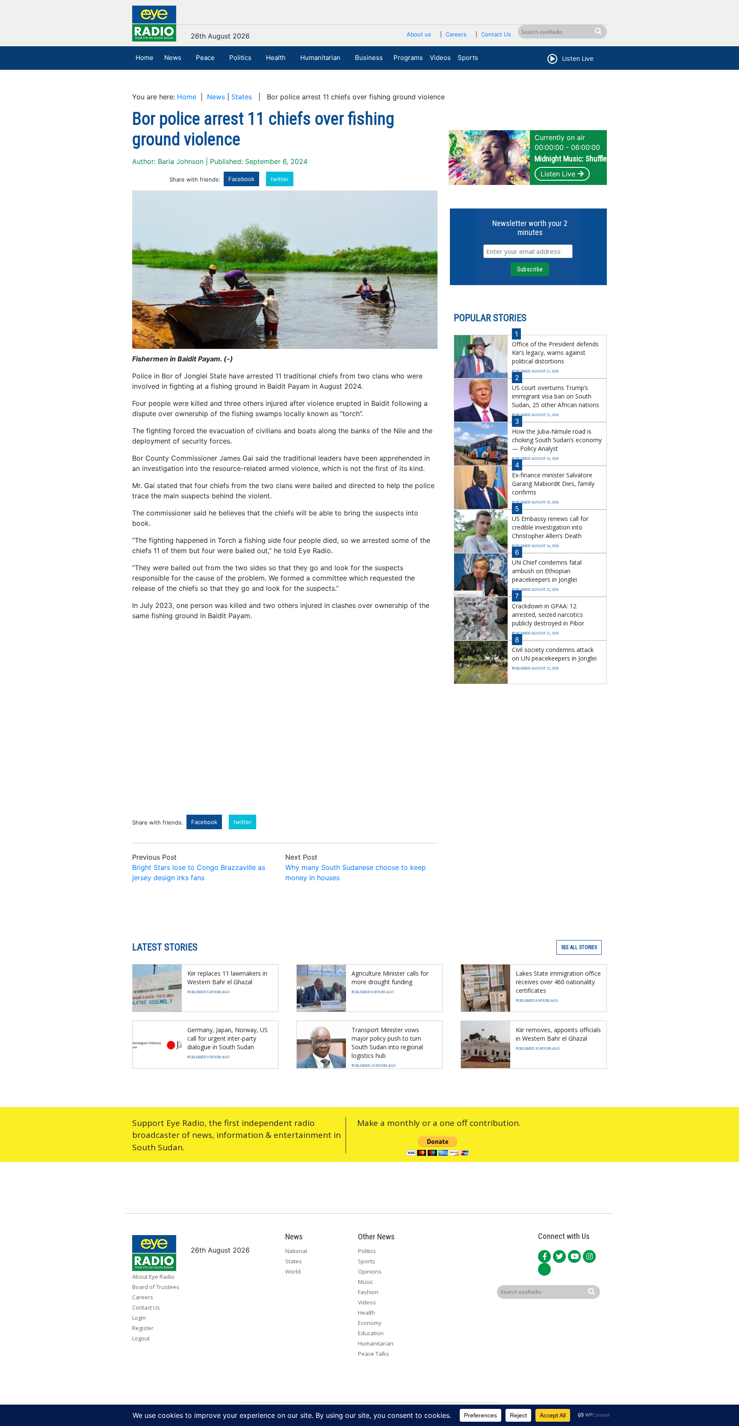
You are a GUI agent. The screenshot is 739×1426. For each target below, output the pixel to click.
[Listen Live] (551, 60)
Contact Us (496, 34)
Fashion (368, 1292)
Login (139, 1318)
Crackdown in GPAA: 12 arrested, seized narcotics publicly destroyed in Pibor (548, 614)
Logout (141, 1338)
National (296, 1251)
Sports (468, 58)
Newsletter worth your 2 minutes (530, 228)
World (293, 1271)
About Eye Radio (153, 1276)
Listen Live (558, 174)
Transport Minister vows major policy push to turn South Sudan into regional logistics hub (387, 1043)
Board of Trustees (155, 1287)
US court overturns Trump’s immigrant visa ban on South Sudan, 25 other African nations (555, 396)
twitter (280, 179)
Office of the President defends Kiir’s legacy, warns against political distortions (555, 352)
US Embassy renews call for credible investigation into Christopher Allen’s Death (550, 527)
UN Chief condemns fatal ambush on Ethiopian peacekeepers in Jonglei (547, 570)
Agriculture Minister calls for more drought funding (390, 977)
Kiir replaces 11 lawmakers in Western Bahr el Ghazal (227, 977)
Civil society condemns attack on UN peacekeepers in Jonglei (554, 654)
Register (143, 1328)
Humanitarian (320, 58)
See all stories (579, 947)
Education (371, 1333)
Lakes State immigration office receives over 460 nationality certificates (558, 981)
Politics (240, 58)
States (241, 96)
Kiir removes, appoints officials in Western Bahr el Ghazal (558, 1034)
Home (145, 58)
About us (419, 34)
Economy (369, 1323)
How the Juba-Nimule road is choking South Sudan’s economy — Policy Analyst (557, 440)
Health (276, 58)
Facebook (241, 179)
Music (365, 1282)
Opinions (369, 1271)
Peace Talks (373, 1354)
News (172, 58)
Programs (408, 58)
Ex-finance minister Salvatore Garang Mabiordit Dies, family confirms (553, 483)
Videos (440, 58)
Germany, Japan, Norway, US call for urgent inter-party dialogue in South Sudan (227, 1038)
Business (369, 58)
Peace (205, 58)
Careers (456, 34)
